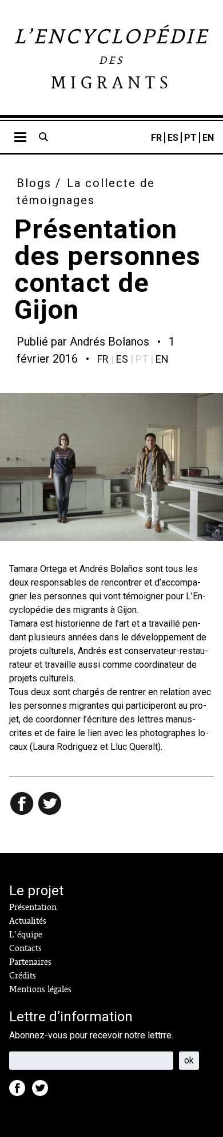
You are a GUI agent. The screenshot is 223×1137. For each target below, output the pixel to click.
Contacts (25, 948)
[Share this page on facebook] (22, 804)
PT (190, 137)
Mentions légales (40, 989)
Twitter (43, 1091)
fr (103, 359)
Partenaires (30, 962)
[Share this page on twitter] (50, 804)
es (122, 359)
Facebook (20, 1091)
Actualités (27, 921)
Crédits (22, 975)
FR (156, 137)
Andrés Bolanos (109, 341)
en (162, 359)
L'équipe (25, 934)
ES (173, 137)
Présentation (33, 907)
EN (208, 137)
